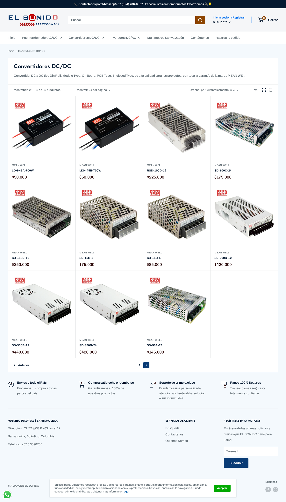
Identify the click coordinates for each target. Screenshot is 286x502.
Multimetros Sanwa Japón (165, 37)
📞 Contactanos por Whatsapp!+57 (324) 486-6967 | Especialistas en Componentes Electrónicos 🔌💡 (143, 4)
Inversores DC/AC (123, 37)
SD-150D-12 (20, 257)
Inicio (11, 37)
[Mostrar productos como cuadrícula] (264, 90)
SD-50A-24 (154, 345)
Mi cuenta (220, 22)
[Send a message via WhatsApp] (7, 494)
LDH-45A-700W (23, 170)
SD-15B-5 (86, 257)
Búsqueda (172, 428)
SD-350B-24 (88, 345)
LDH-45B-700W (90, 170)
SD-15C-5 (154, 257)
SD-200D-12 (223, 257)
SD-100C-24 (223, 170)
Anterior (23, 365)
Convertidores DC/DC (84, 37)
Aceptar (222, 488)
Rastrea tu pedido (228, 37)
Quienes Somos (176, 440)
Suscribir (236, 463)
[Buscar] (200, 20)
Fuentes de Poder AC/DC (40, 37)
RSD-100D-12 (156, 170)
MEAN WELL (19, 165)
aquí (126, 491)
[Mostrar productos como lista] (270, 90)
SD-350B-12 (20, 345)
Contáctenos (200, 37)
